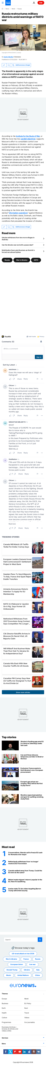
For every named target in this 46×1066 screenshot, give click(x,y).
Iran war (32, 964)
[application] (23, 37)
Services (5, 1038)
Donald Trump (12, 970)
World (13, 8)
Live (40, 3)
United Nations (23, 975)
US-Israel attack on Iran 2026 (23, 954)
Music (8, 975)
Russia (20, 8)
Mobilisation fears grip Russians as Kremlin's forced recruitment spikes (18, 251)
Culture (4, 1017)
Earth (4, 1008)
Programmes (6, 1022)
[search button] (40, 939)
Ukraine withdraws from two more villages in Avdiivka (18, 239)
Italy (38, 970)
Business (5, 1003)
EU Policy (27, 1003)
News (7, 8)
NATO (36, 260)
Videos (26, 1017)
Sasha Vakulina (8, 57)
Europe (4, 999)
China (37, 975)
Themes (5, 994)
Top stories (9, 737)
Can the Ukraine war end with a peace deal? (17, 245)
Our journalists (29, 1022)
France (26, 959)
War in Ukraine (21, 260)
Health (4, 1013)
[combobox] (23, 939)
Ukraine (27, 970)
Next (26, 1008)
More (4, 1044)
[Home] (2, 8)
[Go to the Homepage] (8, 2)
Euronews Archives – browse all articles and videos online (10, 1029)
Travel (26, 1013)
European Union (16, 964)
